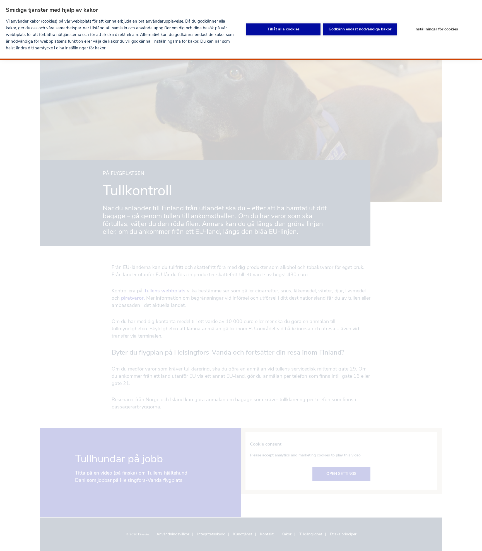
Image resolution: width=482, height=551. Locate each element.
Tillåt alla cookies (283, 29)
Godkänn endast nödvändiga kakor (360, 29)
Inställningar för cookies (436, 29)
